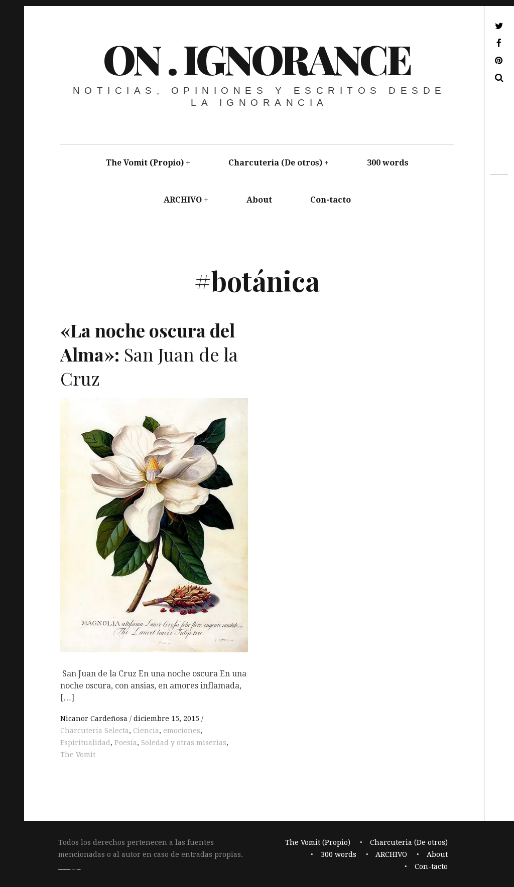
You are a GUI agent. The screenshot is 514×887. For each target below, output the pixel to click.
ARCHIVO (183, 200)
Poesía (125, 743)
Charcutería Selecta (94, 731)
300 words (388, 162)
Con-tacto (330, 200)
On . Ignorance (256, 58)
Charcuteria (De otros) (275, 162)
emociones (181, 731)
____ (64, 866)
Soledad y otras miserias (183, 743)
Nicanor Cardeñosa (95, 719)
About (259, 200)
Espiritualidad (85, 743)
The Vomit (77, 755)
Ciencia (146, 731)
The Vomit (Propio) (145, 162)
